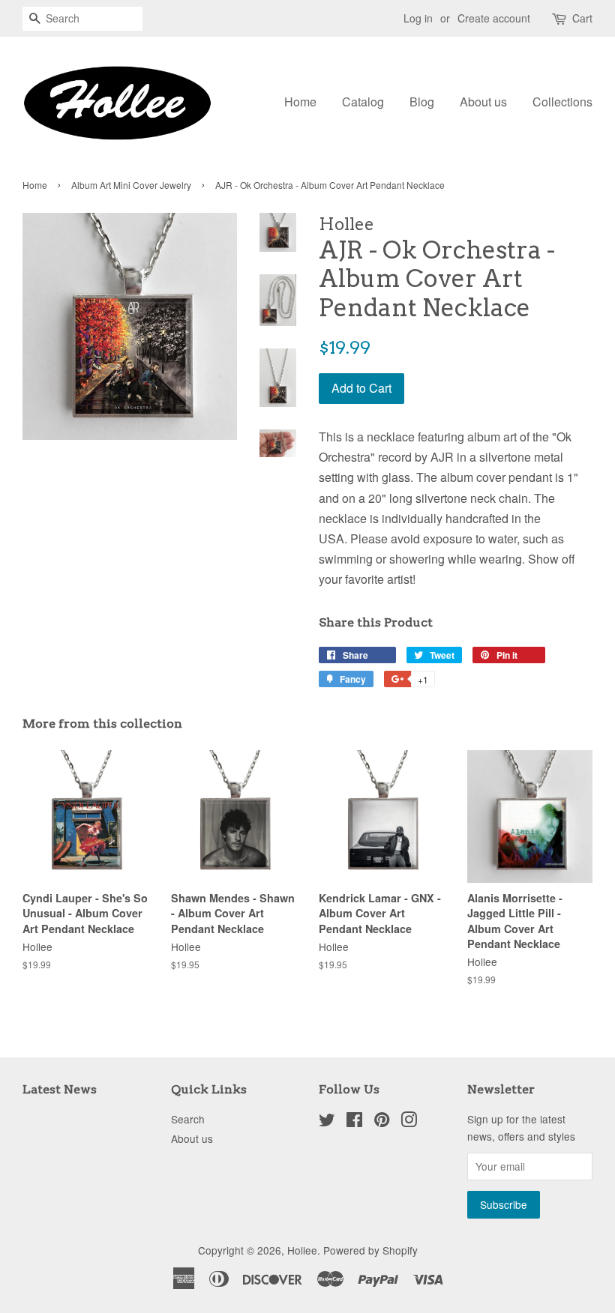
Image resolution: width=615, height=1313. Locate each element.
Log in (418, 17)
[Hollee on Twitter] (327, 1121)
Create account (494, 17)
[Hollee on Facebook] (354, 1121)
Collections (562, 101)
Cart (582, 17)
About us (483, 101)
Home (300, 101)
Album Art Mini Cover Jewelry (131, 184)
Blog (422, 101)
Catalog (363, 101)
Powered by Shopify (370, 1250)
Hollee (302, 1250)
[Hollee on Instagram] (408, 1121)
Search (188, 1118)
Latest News (59, 1089)
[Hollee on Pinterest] (382, 1121)
